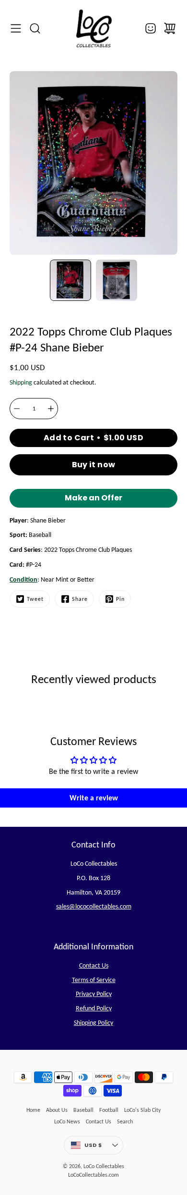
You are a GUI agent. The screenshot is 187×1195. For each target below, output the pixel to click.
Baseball (83, 1110)
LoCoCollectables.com (93, 1174)
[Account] (150, 28)
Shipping (21, 382)
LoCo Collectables (103, 1166)
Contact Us (93, 965)
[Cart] (169, 28)
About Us (57, 1110)
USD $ (103, 1147)
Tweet (35, 599)
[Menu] (16, 28)
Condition (23, 579)
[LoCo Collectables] (93, 28)
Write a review (94, 797)
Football (108, 1110)
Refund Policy (94, 1008)
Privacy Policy (94, 994)
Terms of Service (94, 980)
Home (33, 1110)
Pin (120, 599)
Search (125, 1121)
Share (80, 599)
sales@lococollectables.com (93, 906)
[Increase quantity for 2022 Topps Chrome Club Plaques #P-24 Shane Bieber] (51, 408)
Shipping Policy (93, 1023)
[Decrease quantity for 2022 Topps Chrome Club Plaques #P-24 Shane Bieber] (17, 408)
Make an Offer (93, 499)
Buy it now (94, 464)
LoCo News (67, 1121)
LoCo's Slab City (142, 1110)
